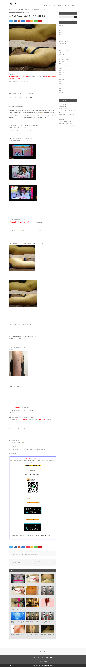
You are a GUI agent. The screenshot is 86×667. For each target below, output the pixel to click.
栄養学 (60, 90)
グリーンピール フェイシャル (65, 39)
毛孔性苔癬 (21, 12)
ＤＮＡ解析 (61, 25)
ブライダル (61, 52)
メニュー (54, 5)
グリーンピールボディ (13, 12)
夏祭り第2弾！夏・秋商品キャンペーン (66, 123)
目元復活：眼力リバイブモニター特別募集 (67, 125)
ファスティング (62, 45)
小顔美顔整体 (61, 79)
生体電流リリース (62, 94)
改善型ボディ (61, 83)
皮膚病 (51, 112)
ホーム (44, 5)
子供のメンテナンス (62, 77)
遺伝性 (25, 115)
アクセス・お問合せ (71, 5)
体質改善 (60, 68)
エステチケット (62, 32)
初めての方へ (48, 5)
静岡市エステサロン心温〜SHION (43, 657)
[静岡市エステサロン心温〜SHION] (16, 4)
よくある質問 (64, 5)
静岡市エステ (30, 554)
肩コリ (26, 554)
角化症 (41, 112)
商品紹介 (60, 74)
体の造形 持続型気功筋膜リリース (65, 65)
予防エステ (61, 63)
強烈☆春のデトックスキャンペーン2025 (66, 116)
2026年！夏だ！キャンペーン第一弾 (65, 104)
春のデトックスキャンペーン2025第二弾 (66, 114)
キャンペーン (61, 36)
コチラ (23, 442)
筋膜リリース (23, 554)
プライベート (61, 54)
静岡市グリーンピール (35, 554)
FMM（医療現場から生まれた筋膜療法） (66, 27)
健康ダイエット (62, 70)
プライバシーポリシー (42, 651)
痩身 (19, 554)
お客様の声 (59, 5)
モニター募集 (61, 61)
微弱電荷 (60, 81)
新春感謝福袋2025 (62, 119)
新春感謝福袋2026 (62, 106)
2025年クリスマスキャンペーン (65, 108)
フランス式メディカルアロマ (64, 59)
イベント (60, 30)
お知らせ (60, 34)
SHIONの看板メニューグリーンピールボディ (27, 230)
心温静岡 (13, 554)
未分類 (60, 88)
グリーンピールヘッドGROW (64, 41)
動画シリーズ (61, 72)
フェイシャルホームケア (63, 50)
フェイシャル (61, 48)
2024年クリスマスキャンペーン (65, 121)
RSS (10, 665)
